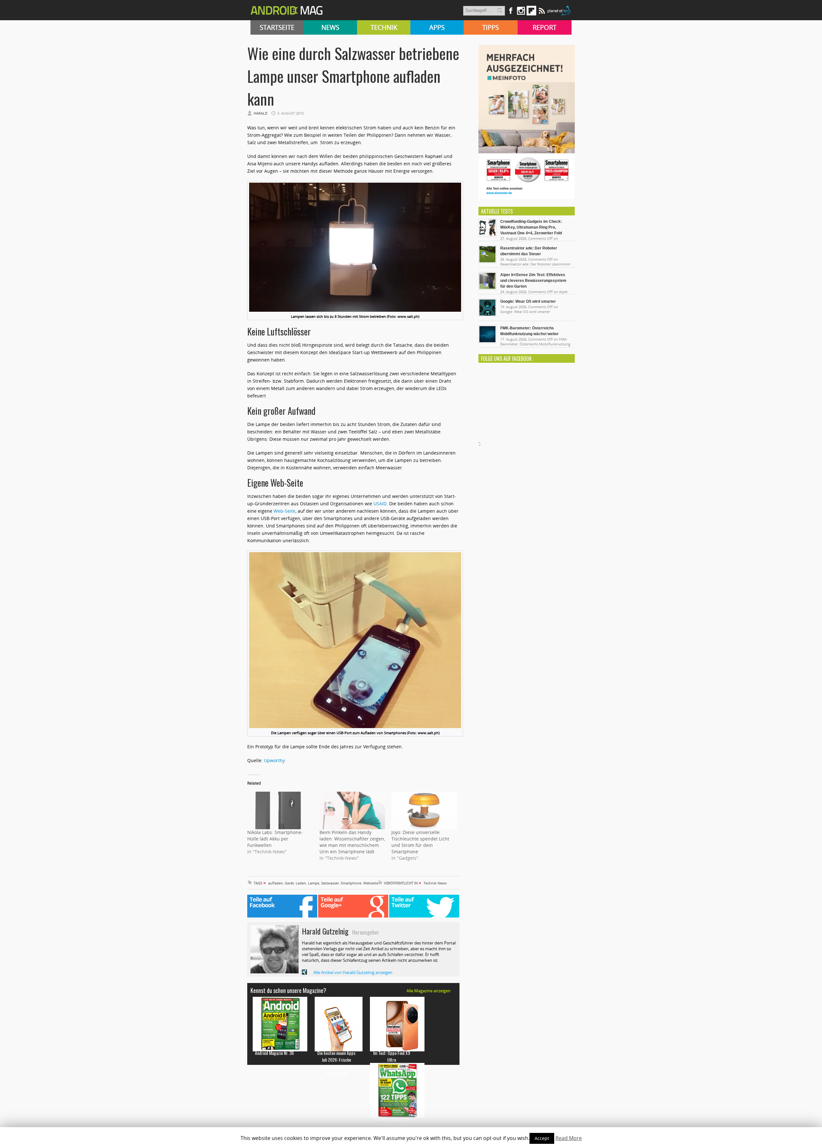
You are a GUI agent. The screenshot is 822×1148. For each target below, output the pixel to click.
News (330, 27)
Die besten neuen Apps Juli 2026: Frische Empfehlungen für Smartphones (336, 1062)
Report (544, 27)
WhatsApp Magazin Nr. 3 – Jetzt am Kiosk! (391, 1122)
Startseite (277, 27)
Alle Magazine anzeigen (428, 991)
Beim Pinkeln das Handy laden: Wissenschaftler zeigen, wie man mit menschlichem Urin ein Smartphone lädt (352, 842)
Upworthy (274, 760)
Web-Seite (284, 511)
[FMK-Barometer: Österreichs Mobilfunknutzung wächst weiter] (487, 341)
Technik (384, 27)
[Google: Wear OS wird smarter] (487, 315)
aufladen (275, 883)
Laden (301, 883)
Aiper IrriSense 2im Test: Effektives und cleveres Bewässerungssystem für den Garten (533, 281)
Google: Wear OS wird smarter (528, 301)
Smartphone (351, 883)
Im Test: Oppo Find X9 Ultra (391, 1056)
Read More (568, 1138)
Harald (260, 113)
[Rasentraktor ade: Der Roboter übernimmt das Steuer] (487, 262)
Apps (437, 27)
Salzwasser (330, 883)
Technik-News (435, 883)
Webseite (370, 883)
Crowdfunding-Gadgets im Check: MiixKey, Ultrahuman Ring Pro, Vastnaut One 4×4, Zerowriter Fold (531, 227)
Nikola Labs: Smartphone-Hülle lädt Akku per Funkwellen (275, 838)
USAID (380, 503)
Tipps (490, 27)
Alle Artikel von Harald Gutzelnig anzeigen (352, 972)
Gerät (289, 883)
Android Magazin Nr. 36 (274, 1052)
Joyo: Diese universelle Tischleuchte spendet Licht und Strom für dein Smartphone (420, 842)
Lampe (313, 883)
